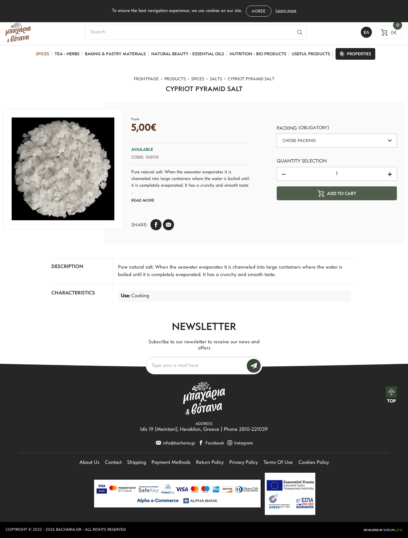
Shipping (136, 462)
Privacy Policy (243, 462)
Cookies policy (313, 462)
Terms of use (278, 462)
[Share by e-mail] (168, 224)
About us (89, 462)
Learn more (286, 11)
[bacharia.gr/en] (18, 32)
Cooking (140, 296)
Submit (254, 366)
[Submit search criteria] (299, 32)
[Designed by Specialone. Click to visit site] (383, 530)
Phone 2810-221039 (246, 429)
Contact (113, 462)
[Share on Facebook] (156, 224)
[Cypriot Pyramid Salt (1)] (63, 169)
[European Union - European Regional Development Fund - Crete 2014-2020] (290, 494)
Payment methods (171, 462)
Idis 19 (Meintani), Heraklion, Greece (179, 429)
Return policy (210, 462)
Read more (142, 201)
